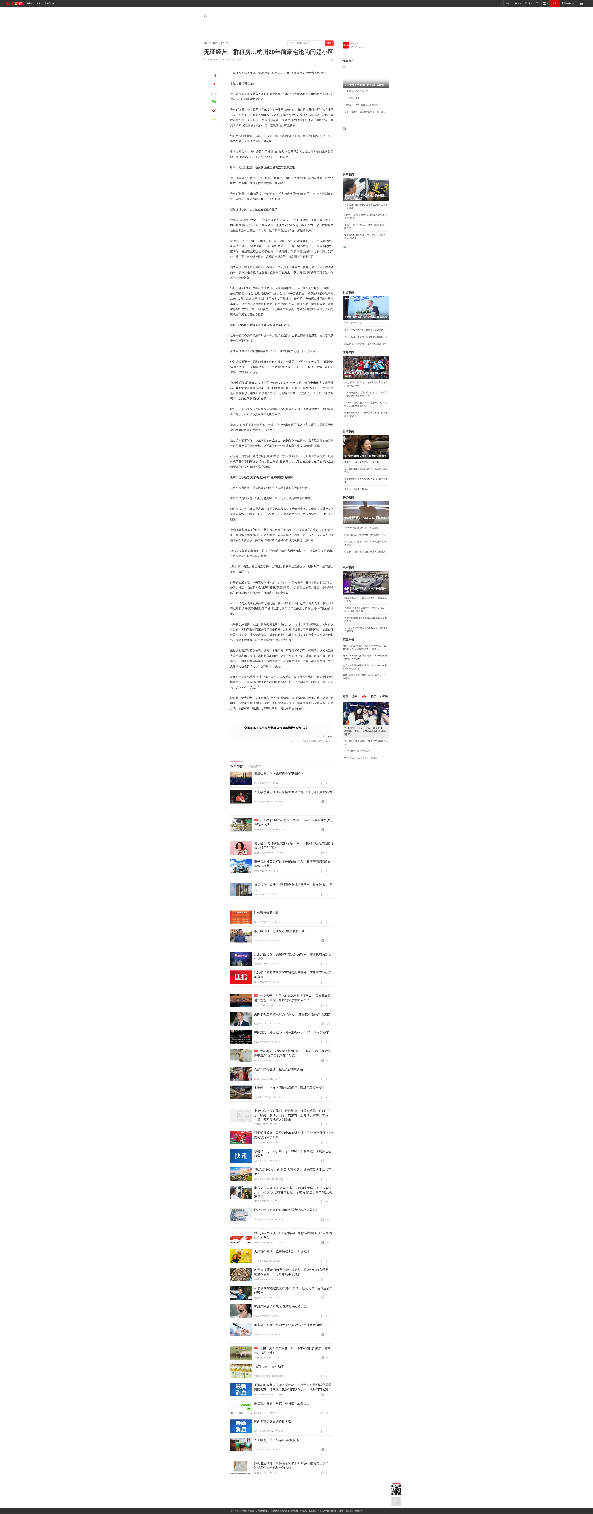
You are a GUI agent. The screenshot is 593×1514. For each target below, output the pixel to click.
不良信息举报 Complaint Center (331, 1511)
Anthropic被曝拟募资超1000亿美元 (361, 527)
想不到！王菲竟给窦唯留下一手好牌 (361, 462)
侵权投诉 (358, 1511)
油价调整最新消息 (266, 912)
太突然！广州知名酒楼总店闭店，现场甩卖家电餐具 (289, 1087)
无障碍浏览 (49, 3)
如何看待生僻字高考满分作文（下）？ (362, 742)
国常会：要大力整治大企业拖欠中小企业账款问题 (288, 1325)
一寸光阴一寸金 (352, 98)
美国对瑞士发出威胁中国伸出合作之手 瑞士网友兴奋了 (291, 1032)
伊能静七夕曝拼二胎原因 (356, 489)
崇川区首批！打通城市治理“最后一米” (280, 931)
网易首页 (30, 3)
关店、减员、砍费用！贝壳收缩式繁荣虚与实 (366, 337)
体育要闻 (348, 352)
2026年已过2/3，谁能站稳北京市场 (361, 105)
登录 (554, 3)
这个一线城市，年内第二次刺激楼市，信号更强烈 (366, 112)
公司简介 (276, 1511)
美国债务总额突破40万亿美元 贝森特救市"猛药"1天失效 (292, 1014)
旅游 (364, 696)
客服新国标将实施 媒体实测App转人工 (280, 1306)
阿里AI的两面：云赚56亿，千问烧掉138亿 (364, 534)
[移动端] (507, 3)
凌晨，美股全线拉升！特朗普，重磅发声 (363, 330)
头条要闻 (348, 174)
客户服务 (303, 1511)
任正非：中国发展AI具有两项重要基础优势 (364, 551)
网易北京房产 (218, 43)
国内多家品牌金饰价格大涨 (272, 1421)
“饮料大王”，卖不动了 (269, 1366)
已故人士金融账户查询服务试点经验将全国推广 (286, 1210)
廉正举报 (349, 1511)
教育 (345, 696)
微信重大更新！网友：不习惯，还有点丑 (282, 1403)
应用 (38, 3)
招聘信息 (294, 1511)
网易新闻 (355, 43)
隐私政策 (312, 1511)
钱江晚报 (236, 59)
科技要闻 (348, 497)
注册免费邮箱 (567, 3)
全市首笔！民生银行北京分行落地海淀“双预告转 (275, 728)
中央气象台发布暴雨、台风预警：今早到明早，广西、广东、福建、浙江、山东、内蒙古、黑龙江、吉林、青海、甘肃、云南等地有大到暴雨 (292, 1115)
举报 (331, 59)
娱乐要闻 (348, 431)
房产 (373, 696)
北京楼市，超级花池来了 (356, 91)
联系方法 (285, 1511)
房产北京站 (327, 736)
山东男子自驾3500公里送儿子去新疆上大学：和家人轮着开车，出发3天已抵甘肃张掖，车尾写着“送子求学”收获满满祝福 (293, 1192)
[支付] (537, 3)
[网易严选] (528, 3)
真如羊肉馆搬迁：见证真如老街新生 (278, 1069)
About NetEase (264, 1511)
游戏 (354, 696)
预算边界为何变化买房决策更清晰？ (278, 773)
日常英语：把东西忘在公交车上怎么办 (362, 735)
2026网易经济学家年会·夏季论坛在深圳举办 (365, 344)
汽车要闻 (348, 567)
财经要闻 (348, 292)
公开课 (384, 696)
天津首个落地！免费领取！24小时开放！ (282, 1251)
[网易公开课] (517, 3)
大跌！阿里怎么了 (353, 323)
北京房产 (348, 61)
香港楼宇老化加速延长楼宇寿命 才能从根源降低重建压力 (293, 792)
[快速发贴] (214, 76)
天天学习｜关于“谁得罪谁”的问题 (276, 1440)
